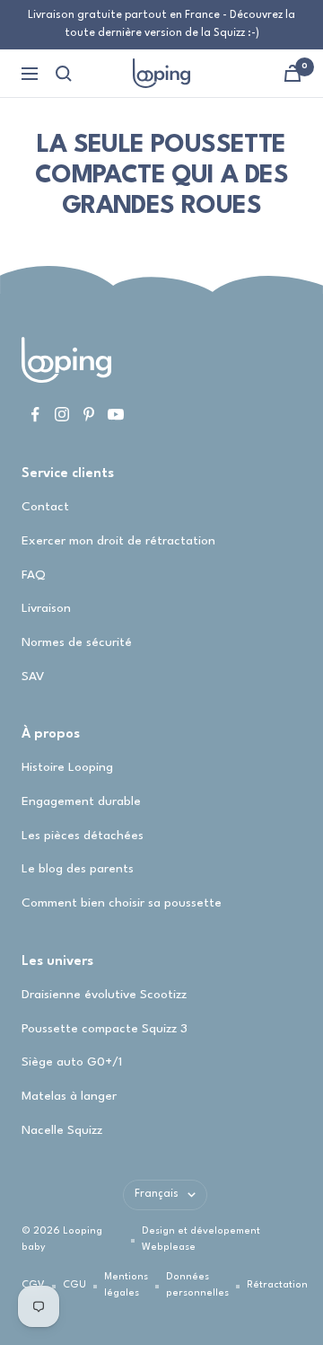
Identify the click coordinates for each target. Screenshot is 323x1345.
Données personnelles (197, 1285)
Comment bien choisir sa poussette (122, 903)
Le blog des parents (78, 869)
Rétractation (277, 1285)
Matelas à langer (69, 1096)
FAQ (34, 575)
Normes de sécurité (77, 642)
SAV (33, 676)
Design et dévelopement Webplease (201, 1239)
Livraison (46, 608)
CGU (74, 1285)
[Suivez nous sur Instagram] (61, 414)
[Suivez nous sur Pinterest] (88, 414)
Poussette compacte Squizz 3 (105, 1028)
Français (157, 1194)
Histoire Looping (67, 767)
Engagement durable (81, 801)
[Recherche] (64, 74)
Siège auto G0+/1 (72, 1062)
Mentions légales (126, 1285)
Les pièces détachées (83, 835)
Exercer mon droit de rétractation (118, 541)
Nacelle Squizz (62, 1130)
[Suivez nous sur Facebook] (35, 414)
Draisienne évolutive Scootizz (104, 994)
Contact (45, 506)
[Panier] (292, 73)
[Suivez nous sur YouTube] (115, 414)
